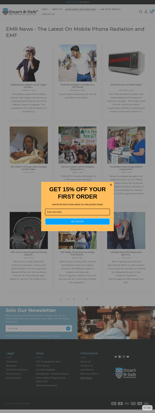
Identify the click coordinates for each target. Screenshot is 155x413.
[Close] (111, 185)
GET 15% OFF (77, 222)
